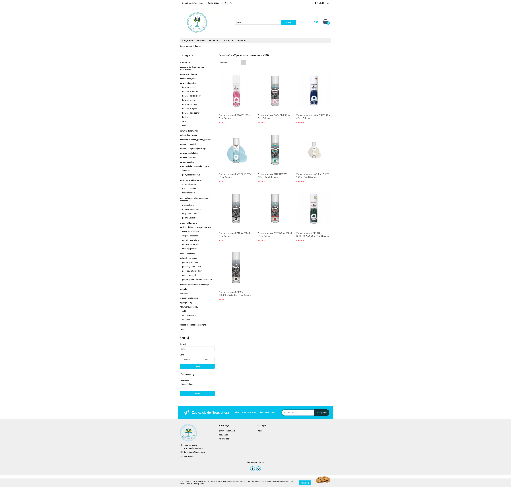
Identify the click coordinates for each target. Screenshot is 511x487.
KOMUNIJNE (185, 62)
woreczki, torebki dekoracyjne (193, 325)
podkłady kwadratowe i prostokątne (197, 279)
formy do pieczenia (188, 157)
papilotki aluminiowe (190, 240)
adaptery (186, 320)
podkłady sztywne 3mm (192, 271)
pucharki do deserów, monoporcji (194, 284)
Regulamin (223, 435)
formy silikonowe (189, 184)
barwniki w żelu (188, 87)
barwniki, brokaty (187, 83)
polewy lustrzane (189, 218)
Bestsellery (214, 40)
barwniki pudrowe (189, 104)
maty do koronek (189, 188)
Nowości (201, 40)
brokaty (185, 117)
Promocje (228, 40)
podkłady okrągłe (189, 275)
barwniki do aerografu (191, 113)
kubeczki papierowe (190, 231)
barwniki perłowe (189, 100)
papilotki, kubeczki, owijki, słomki (195, 227)
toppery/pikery (186, 302)
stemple (183, 289)
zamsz (183, 329)
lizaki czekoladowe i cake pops (194, 166)
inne (184, 126)
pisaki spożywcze (187, 254)
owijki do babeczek (190, 236)
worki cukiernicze (189, 315)
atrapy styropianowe (188, 74)
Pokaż (197, 393)
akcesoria (186, 170)
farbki (184, 121)
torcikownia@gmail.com (194, 452)
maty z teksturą (188, 193)
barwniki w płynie (189, 109)
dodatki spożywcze (188, 78)
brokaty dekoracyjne (188, 135)
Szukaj (197, 366)
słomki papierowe (189, 248)
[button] (224, 425)
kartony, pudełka (187, 162)
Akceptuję (305, 483)
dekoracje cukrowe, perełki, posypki (195, 139)
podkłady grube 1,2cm (191, 267)
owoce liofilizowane (188, 223)
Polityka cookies (225, 439)
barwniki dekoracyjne (189, 131)
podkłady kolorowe (190, 262)
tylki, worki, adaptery (189, 307)
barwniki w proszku (190, 92)
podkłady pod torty (188, 258)
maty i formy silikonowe (190, 180)
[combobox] (232, 62)
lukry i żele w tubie (189, 213)
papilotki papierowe (190, 244)
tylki (184, 311)
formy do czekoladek (189, 153)
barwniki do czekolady (191, 96)
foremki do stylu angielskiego (193, 148)
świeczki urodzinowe (189, 298)
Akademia (241, 40)
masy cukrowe (188, 205)
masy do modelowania (191, 209)
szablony (183, 293)
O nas (259, 431)
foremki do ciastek (188, 144)
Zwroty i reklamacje (227, 431)
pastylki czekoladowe (191, 175)
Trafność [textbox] (223, 63)
